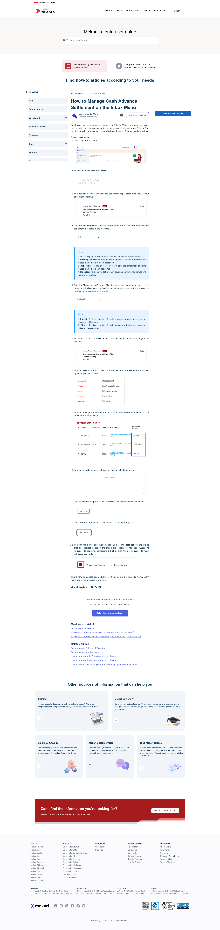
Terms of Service (167, 862)
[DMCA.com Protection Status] (183, 906)
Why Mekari (165, 850)
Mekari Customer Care (155, 10)
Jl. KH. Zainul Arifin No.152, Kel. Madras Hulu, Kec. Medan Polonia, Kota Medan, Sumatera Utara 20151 (169, 892)
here (104, 580)
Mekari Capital (37, 874)
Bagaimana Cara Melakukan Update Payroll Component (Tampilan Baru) (106, 636)
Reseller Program (135, 859)
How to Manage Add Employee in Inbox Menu (93, 656)
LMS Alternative (69, 877)
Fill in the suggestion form (110, 613)
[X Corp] (96, 587)
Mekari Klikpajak (37, 868)
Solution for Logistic (71, 871)
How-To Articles (134, 862)
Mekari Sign (35, 856)
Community (132, 853)
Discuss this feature (173, 113)
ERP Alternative (69, 874)
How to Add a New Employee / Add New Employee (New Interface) (104, 664)
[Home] (45, 11)
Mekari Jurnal (36, 850)
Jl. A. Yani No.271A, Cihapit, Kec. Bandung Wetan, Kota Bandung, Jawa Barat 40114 (132, 892)
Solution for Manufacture (73, 868)
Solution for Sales (70, 862)
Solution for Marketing (72, 865)
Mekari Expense (37, 862)
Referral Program (135, 856)
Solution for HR (69, 856)
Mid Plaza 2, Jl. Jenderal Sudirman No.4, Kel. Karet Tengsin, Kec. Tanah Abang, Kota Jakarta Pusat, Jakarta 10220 (51, 893)
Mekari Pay (35, 871)
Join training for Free (137, 115)
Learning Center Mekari (89, 114)
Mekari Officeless (38, 865)
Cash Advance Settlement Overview (88, 648)
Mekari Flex (35, 859)
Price (119, 10)
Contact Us (132, 850)
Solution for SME (70, 850)
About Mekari (165, 847)
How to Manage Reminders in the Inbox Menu (93, 660)
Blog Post (99, 850)
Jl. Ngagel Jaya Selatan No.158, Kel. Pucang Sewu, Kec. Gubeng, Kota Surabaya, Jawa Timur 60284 (95, 892)
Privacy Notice (166, 859)
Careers (163, 856)
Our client (164, 853)
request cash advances (98, 125)
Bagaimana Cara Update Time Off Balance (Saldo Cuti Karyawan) (102, 632)
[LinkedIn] (100, 587)
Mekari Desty (36, 877)
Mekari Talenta (133, 10)
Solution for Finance (71, 859)
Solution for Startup (71, 847)
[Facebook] (92, 587)
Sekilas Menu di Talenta (82, 628)
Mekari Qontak (37, 853)
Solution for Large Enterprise (75, 853)
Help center (133, 847)
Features (108, 10)
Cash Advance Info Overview (85, 652)
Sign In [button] (177, 11)
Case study (100, 847)
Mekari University (38, 880)
